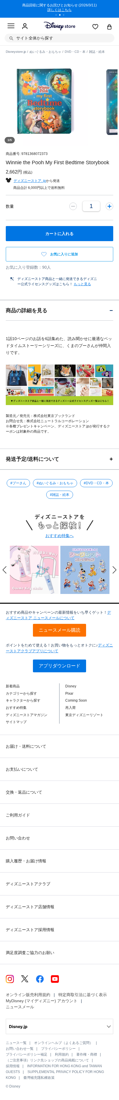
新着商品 (13, 686)
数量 (10, 206)
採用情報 (13, 1066)
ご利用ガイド (18, 815)
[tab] (59, 310)
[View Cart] (109, 27)
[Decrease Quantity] (73, 206)
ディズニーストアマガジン (26, 715)
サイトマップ (16, 722)
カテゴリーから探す (21, 693)
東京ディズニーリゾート (84, 715)
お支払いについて (22, 769)
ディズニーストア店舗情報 (30, 906)
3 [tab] (65, 15)
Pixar (69, 693)
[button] (4, 570)
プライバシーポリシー (58, 1049)
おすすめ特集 (16, 708)
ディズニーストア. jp (30, 181)
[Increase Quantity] (109, 206)
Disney (70, 686)
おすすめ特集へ (59, 535)
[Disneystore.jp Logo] (59, 26)
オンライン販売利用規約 (28, 994)
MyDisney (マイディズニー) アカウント (41, 1000)
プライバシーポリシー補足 (26, 1054)
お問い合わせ (18, 838)
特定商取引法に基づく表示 (82, 994)
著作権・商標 (86, 1054)
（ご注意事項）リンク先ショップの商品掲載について (47, 1060)
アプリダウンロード (59, 665)
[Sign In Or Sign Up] (24, 26)
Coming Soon (76, 700)
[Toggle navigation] (11, 26)
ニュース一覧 (16, 1043)
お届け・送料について (26, 746)
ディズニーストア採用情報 (30, 929)
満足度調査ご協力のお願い (30, 952)
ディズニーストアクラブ (28, 884)
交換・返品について (24, 792)
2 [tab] (62, 15)
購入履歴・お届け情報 (26, 861)
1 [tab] (58, 15)
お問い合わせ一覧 (20, 1049)
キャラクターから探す (23, 700)
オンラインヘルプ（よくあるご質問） (63, 1043)
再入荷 (70, 708)
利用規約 (62, 1054)
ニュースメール (20, 1007)
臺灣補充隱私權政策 (39, 1078)
